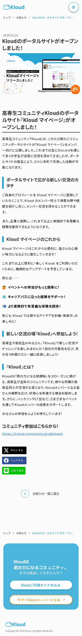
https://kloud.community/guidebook (32, 433)
